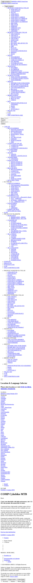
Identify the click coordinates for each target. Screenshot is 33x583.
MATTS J (13, 166)
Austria (3, 401)
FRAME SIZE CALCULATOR (19, 84)
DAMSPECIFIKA (16, 260)
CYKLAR (7, 126)
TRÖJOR (13, 249)
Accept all (3, 579)
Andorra (3, 396)
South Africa (4, 467)
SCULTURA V (15, 109)
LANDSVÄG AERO (17, 145)
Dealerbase (7, 560)
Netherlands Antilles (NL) (8, 447)
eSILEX (13, 206)
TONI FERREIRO (16, 80)
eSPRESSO (14, 26)
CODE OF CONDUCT (17, 60)
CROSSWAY (14, 159)
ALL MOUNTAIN (16, 137)
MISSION (13, 52)
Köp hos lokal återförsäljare (8, 532)
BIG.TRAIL (14, 44)
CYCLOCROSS (15, 172)
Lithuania (3, 436)
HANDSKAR (15, 255)
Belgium (3, 403)
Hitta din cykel (11, 110)
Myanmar (3, 444)
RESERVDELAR (16, 232)
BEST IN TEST (15, 98)
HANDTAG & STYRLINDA (19, 224)
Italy (2, 430)
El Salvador (4, 415)
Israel (2, 429)
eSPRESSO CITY (16, 28)
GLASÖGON (15, 258)
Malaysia (3, 439)
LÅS (12, 246)
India (2, 426)
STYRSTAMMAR (16, 223)
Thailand (3, 476)
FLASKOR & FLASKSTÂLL (19, 243)
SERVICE (10, 81)
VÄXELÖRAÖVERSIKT (18, 92)
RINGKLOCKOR (16, 240)
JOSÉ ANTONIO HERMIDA (19, 77)
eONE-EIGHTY (15, 11)
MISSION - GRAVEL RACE (19, 155)
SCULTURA (14, 49)
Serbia (2, 461)
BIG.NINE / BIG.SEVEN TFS (19, 43)
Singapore (3, 462)
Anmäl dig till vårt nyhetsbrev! (19, 64)
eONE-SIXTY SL (16, 9)
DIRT (12, 46)
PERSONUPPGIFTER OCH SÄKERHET (19, 365)
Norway (3, 453)
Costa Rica (4, 409)
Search (3, 120)
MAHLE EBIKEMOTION (18, 74)
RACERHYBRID (12, 149)
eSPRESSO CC (15, 29)
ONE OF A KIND (16, 97)
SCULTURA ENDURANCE (19, 51)
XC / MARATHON (16, 132)
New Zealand (4, 450)
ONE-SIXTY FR (15, 37)
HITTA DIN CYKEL (13, 180)
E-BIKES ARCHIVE (13, 209)
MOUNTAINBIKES (13, 128)
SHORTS (13, 251)
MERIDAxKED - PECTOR (18, 218)
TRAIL (13, 136)
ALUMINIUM (15, 69)
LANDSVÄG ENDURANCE (19, 148)
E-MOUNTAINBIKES (13, 183)
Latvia (2, 435)
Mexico (3, 441)
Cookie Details (21, 579)
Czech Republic (5, 412)
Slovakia (3, 464)
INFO (9, 101)
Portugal (3, 458)
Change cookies (12, 579)
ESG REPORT (15, 61)
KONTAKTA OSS (9, 264)
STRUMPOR (14, 257)
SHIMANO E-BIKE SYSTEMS (20, 72)
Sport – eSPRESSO (16, 198)
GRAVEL (10, 152)
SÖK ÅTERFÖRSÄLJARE (15, 115)
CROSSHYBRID (12, 157)
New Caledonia (5, 449)
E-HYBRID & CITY (13, 195)
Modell (6, 484)
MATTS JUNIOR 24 (16, 162)
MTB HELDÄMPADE (17, 129)
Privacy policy (14, 576)
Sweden (3, 470)
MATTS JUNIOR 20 (16, 163)
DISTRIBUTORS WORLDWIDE (20, 83)
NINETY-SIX (14, 40)
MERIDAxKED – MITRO (18, 217)
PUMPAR (13, 241)
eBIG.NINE (14, 23)
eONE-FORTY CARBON (18, 20)
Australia (3, 400)
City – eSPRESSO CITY (17, 201)
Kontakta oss (7, 555)
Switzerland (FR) (5, 473)
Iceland (3, 424)
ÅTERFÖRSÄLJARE (17, 90)
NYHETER (7, 261)
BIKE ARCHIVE (12, 168)
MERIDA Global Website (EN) (9, 393)
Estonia (3, 416)
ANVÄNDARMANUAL (18, 87)
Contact (13, 107)
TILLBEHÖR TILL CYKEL (19, 231)
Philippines (4, 455)
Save (23, 581)
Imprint (13, 106)
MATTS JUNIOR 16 (16, 165)
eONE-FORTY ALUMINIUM (19, 21)
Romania (3, 459)
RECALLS (14, 89)
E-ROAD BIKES (12, 203)
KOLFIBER (14, 67)
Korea (2, 433)
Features (6, 485)
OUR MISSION (15, 57)
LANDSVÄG (15, 146)
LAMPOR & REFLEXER (18, 238)
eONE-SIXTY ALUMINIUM (19, 18)
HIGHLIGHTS (11, 215)
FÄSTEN (13, 237)
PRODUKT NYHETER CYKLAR (17, 32)
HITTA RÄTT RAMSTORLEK (20, 86)
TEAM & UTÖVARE (13, 75)
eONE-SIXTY (15, 14)
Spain (2, 469)
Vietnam (3, 481)
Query (2, 118)
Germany (3, 421)
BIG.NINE (14, 41)
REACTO (13, 47)
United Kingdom (5, 479)
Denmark (3, 413)
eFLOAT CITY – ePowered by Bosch (21, 197)
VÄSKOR (14, 235)
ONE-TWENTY (15, 34)
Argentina (3, 398)
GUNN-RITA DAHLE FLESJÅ (20, 78)
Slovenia (3, 465)
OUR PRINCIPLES (16, 58)
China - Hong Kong (6, 407)
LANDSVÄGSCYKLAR (14, 143)
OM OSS (10, 55)
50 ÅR (6, 212)
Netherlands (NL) (5, 446)
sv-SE (5, 373)
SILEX (13, 54)
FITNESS (13, 205)
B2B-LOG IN (8, 263)
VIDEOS (13, 100)
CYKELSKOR (15, 254)
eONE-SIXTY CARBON (18, 17)
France (2, 419)
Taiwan (3, 475)
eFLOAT (13, 12)
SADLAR (13, 229)
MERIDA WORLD (12, 95)
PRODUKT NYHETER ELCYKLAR (18, 8)
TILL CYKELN (11, 234)
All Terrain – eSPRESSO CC (19, 200)
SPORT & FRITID (16, 140)
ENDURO (14, 139)
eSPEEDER (14, 31)
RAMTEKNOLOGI (16, 70)
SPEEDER (14, 151)
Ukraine (3, 478)
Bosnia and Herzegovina (7, 404)
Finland (3, 418)
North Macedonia (5, 452)
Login (9, 113)
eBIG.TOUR (14, 24)
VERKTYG (14, 244)
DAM (12, 177)
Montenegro (4, 442)
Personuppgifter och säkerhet (12, 558)
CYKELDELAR (12, 220)
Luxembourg (4, 438)
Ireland (2, 427)
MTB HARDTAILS (16, 131)
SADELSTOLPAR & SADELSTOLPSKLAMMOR (19, 227)
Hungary (3, 423)
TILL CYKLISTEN (12, 247)
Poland (2, 456)
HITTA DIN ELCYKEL (14, 211)
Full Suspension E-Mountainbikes (20, 185)
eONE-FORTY (15, 15)
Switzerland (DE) (5, 472)
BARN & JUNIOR (12, 160)
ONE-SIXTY (14, 35)
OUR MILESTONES (17, 63)
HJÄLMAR (14, 252)
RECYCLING (15, 93)
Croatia (3, 410)
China (2, 406)
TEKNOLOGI (11, 66)
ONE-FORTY (15, 38)
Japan (2, 432)
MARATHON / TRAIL (17, 134)
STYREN (13, 221)
